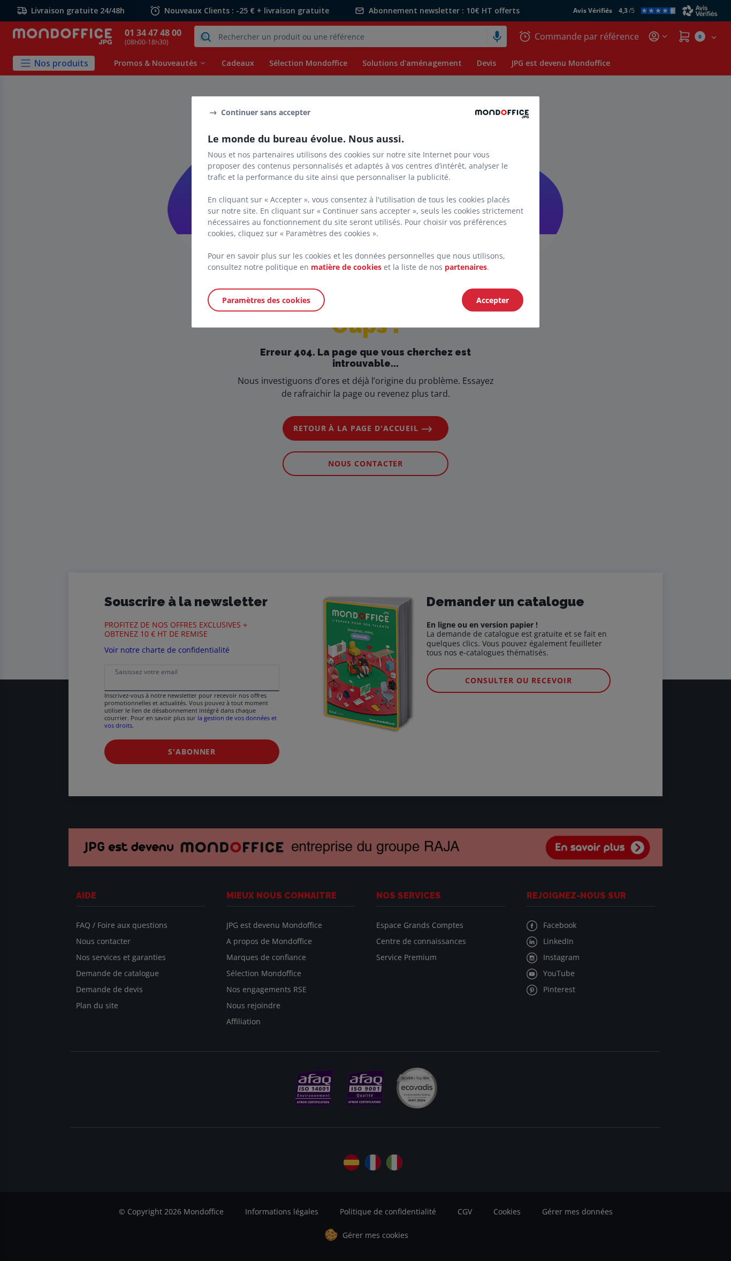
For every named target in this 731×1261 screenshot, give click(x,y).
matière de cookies (346, 266)
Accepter (492, 300)
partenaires (466, 266)
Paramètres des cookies (266, 300)
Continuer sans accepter (265, 112)
